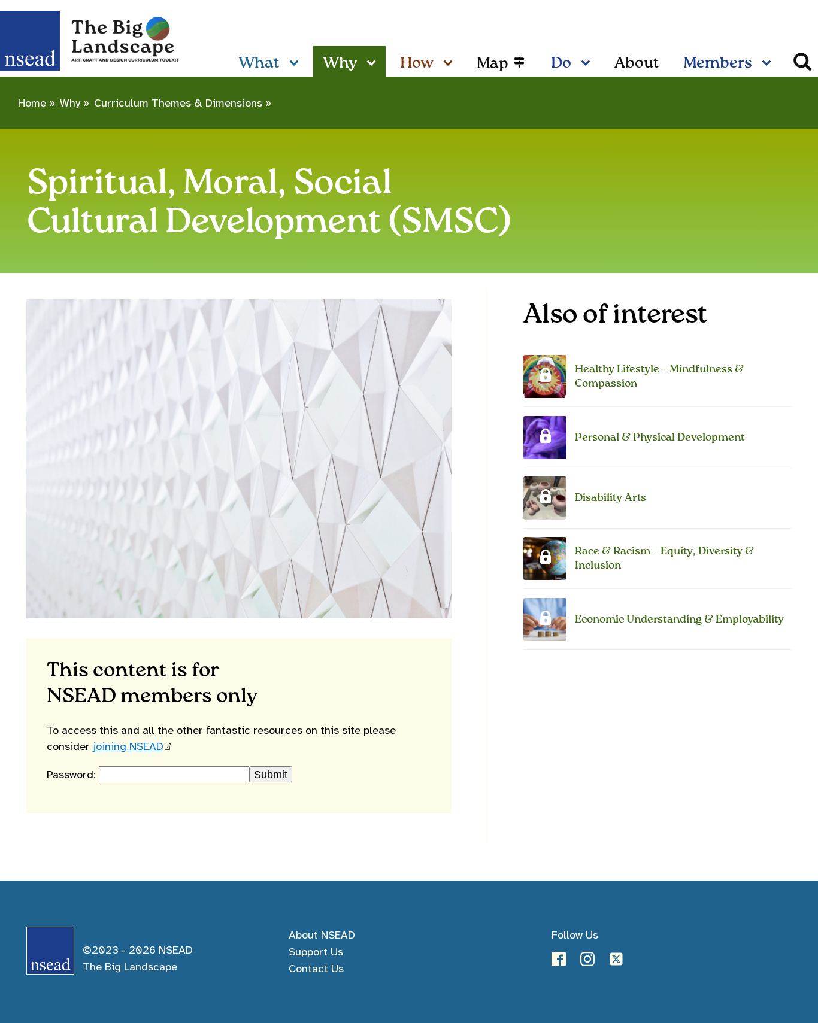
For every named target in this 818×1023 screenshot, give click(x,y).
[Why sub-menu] (373, 64)
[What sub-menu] (296, 64)
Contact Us (316, 968)
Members (717, 63)
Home (32, 103)
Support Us (316, 951)
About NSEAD (322, 935)
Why (340, 63)
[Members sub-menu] (769, 64)
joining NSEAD (128, 746)
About (636, 63)
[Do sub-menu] (588, 64)
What (259, 63)
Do (561, 63)
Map (492, 64)
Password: (73, 774)
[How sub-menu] (450, 64)
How (417, 63)
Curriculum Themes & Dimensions (178, 103)
